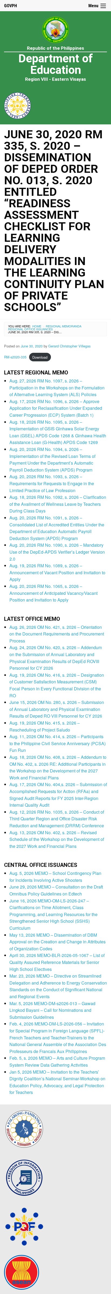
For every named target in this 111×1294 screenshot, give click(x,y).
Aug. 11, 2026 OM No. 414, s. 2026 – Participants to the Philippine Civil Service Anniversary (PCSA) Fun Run (57, 743)
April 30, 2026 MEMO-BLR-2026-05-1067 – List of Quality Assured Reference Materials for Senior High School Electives (57, 962)
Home (36, 326)
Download (39, 357)
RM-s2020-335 (15, 357)
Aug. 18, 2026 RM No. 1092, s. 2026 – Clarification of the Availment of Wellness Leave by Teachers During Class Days (57, 504)
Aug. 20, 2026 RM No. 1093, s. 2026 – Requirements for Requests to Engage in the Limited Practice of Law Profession (51, 483)
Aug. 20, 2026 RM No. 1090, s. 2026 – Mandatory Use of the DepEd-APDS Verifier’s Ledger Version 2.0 (57, 552)
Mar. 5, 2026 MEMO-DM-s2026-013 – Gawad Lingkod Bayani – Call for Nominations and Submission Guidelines (52, 1010)
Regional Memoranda (63, 326)
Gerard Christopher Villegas (69, 346)
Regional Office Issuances (30, 329)
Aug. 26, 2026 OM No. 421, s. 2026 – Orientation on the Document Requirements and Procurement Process (56, 634)
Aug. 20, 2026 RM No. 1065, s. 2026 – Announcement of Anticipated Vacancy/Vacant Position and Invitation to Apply (53, 593)
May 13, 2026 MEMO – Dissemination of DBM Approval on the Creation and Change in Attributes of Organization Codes (57, 942)
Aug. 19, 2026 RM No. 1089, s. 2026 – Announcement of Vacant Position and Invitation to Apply (57, 572)
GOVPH (10, 5)
